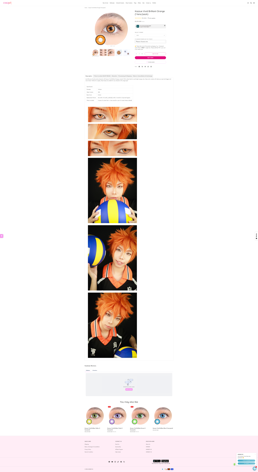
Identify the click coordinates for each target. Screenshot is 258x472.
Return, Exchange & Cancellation (92, 447)
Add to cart (155, 53)
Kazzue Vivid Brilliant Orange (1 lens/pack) (96, 7)
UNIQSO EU (90, 469)
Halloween (112, 3)
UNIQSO (148, 447)
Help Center (118, 452)
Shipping (87, 444)
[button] (255, 469)
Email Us (117, 444)
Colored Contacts (120, 3)
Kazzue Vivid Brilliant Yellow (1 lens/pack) (92, 429)
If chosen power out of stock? (144, 39)
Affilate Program (119, 449)
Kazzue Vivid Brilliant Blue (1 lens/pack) (163, 428)
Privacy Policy (88, 449)
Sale (143, 3)
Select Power (139, 32)
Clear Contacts (129, 3)
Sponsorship (118, 447)
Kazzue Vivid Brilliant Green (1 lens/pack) (137, 429)
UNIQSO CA (149, 452)
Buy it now (150, 57)
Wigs (135, 3)
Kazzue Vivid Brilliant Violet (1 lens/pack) (114, 429)
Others (139, 3)
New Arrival (105, 3)
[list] (111, 29)
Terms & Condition (89, 452)
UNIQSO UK (149, 449)
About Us (148, 444)
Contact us (148, 3)
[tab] (89, 76)
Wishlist (154, 3)
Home (86, 7)
